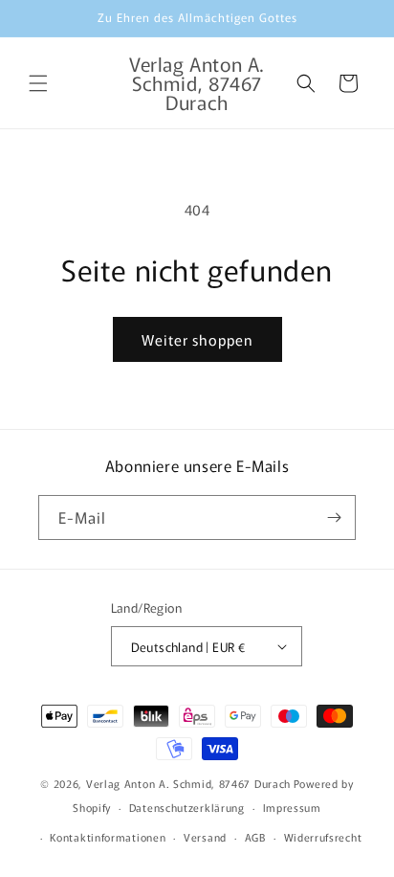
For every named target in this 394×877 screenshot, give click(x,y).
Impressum (292, 807)
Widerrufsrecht (323, 836)
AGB (255, 836)
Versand (205, 836)
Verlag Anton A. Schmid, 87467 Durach (188, 783)
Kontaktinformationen (107, 836)
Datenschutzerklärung (187, 807)
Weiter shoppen (197, 339)
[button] (38, 83)
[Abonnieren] (334, 517)
